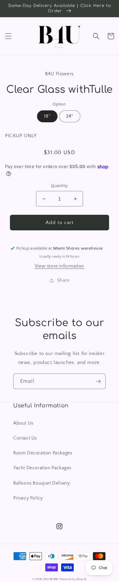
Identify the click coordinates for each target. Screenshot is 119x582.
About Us (23, 423)
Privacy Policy (28, 498)
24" (69, 116)
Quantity (59, 185)
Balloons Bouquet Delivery (41, 483)
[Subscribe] (98, 381)
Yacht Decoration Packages (42, 468)
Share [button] (63, 280)
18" (47, 116)
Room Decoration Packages (42, 453)
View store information (59, 266)
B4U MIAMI (51, 579)
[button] (8, 36)
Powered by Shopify (73, 579)
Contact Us (25, 438)
